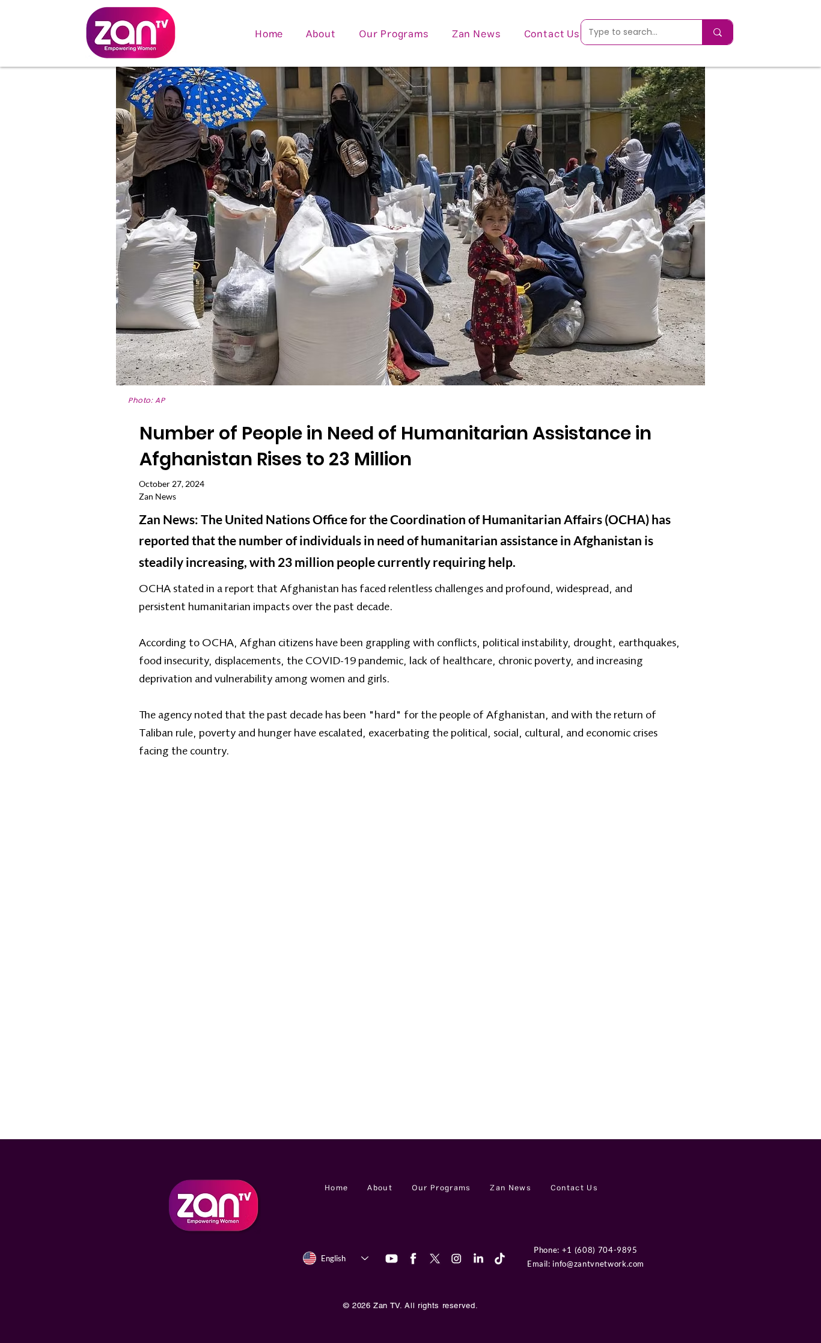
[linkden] (478, 1258)
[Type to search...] (717, 32)
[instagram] (456, 1258)
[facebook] (413, 1258)
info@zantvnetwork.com (598, 1263)
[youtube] (391, 1258)
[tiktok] (499, 1258)
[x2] (435, 1258)
